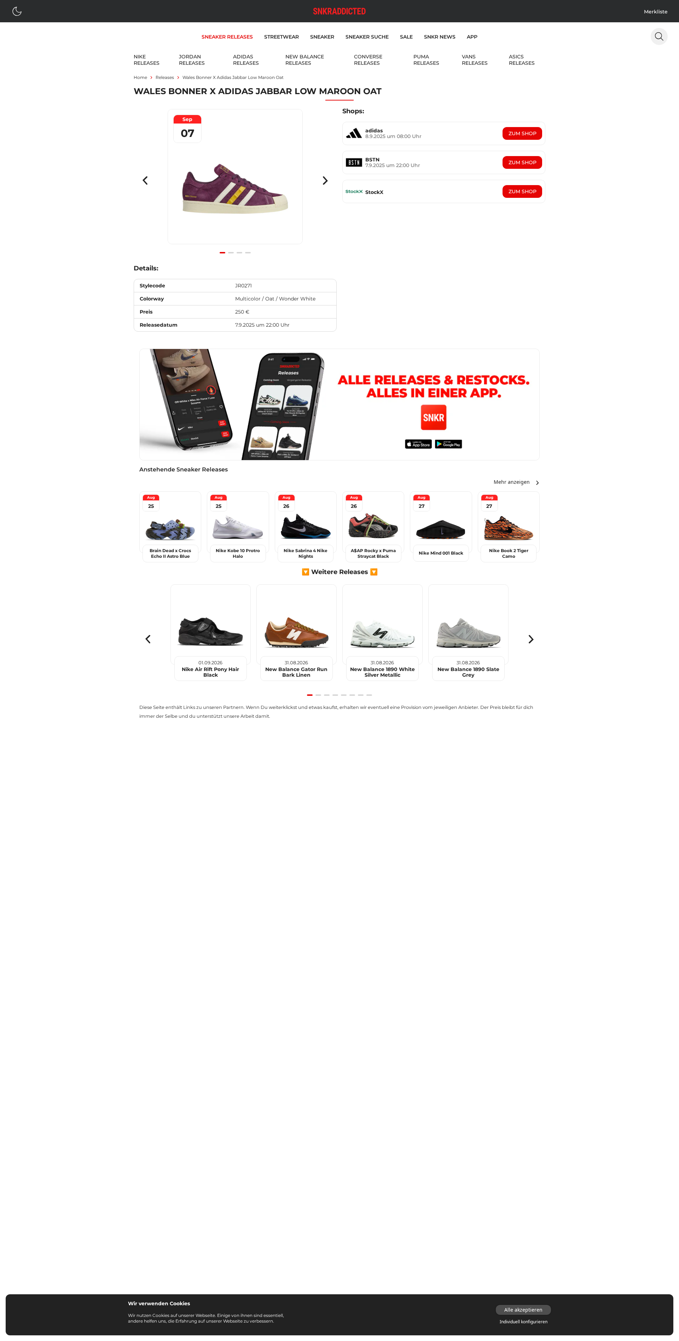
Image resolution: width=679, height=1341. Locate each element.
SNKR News (439, 37)
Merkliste (656, 11)
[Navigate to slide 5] (344, 695)
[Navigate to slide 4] (248, 253)
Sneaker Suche (367, 37)
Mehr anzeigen (512, 481)
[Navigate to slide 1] (222, 253)
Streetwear (281, 37)
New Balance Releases (304, 59)
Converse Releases (368, 59)
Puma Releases (426, 59)
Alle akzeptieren (523, 1309)
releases (165, 77)
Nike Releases (146, 59)
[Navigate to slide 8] (369, 695)
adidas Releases (246, 59)
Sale (406, 37)
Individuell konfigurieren (523, 1322)
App (472, 37)
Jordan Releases (192, 59)
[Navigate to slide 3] (239, 253)
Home (140, 77)
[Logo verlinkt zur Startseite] (339, 11)
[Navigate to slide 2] (231, 253)
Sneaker (322, 37)
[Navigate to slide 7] (360, 695)
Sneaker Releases (227, 37)
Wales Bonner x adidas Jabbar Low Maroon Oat (233, 77)
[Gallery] (235, 180)
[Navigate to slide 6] (352, 695)
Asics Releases (522, 59)
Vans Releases (475, 59)
